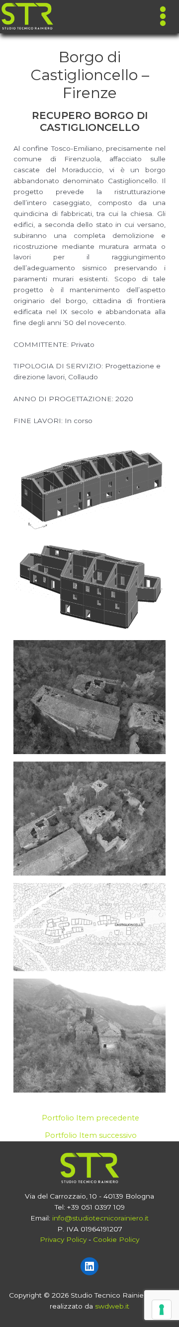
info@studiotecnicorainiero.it (100, 1218)
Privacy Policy (63, 1239)
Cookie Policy (116, 1239)
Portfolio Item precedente (90, 1118)
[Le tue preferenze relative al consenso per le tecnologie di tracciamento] (161, 1309)
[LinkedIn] (89, 1266)
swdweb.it (112, 1306)
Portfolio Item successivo (91, 1135)
